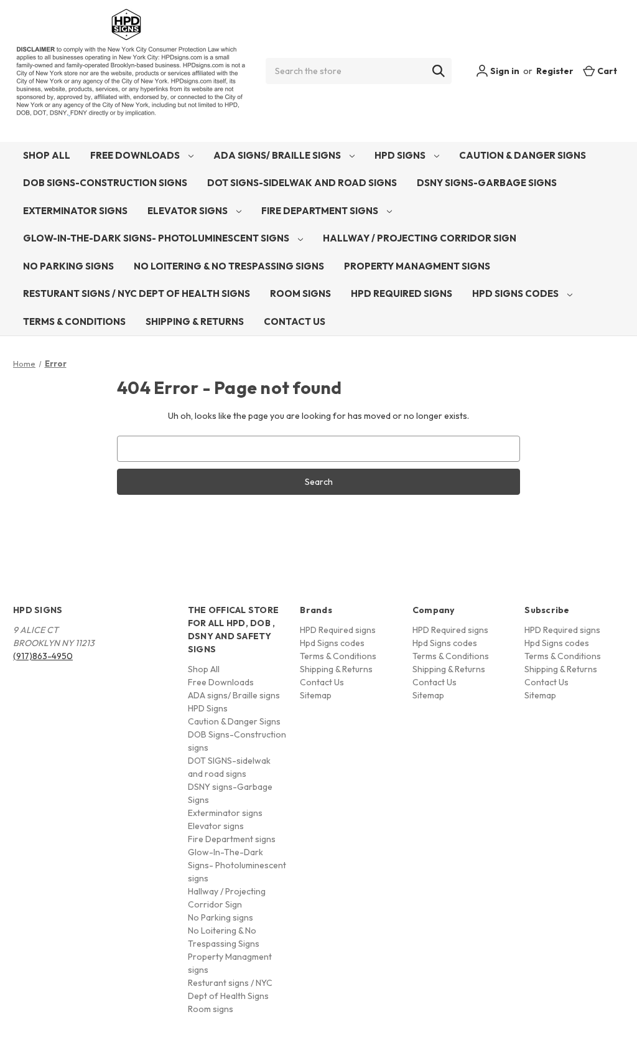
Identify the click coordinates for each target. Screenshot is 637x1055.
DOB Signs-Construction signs (105, 183)
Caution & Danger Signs (522, 155)
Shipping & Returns (195, 321)
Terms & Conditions (74, 321)
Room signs (300, 293)
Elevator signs (188, 211)
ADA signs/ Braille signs (278, 155)
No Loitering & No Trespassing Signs (229, 266)
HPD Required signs (401, 293)
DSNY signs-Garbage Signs (487, 183)
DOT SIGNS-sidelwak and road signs (302, 183)
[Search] (438, 71)
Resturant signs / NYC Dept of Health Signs (136, 293)
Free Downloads (136, 155)
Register (555, 71)
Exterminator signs (75, 211)
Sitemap (316, 695)
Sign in (503, 71)
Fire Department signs (320, 211)
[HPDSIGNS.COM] (130, 71)
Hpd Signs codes (516, 293)
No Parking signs (68, 266)
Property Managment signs (417, 266)
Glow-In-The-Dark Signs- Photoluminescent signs (157, 238)
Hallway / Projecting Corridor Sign (419, 238)
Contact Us (294, 321)
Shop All (46, 155)
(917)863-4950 (43, 656)
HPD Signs (400, 155)
